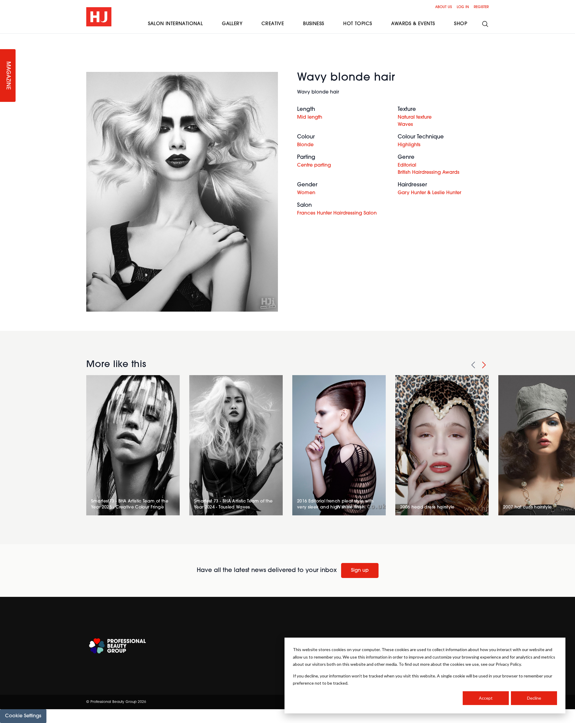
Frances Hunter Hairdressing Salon (337, 213)
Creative (272, 24)
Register (481, 7)
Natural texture (415, 117)
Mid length (309, 117)
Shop (460, 24)
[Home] (98, 16)
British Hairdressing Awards (428, 172)
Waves (405, 124)
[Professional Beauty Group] (117, 645)
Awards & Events (413, 24)
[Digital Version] (5, 37)
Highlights (409, 145)
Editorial (407, 165)
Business (313, 24)
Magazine (7, 75)
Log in (463, 7)
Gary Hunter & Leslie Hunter (429, 193)
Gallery (232, 24)
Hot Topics (357, 24)
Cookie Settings (23, 716)
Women (306, 193)
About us (443, 7)
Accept (486, 698)
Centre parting (314, 165)
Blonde (305, 145)
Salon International (175, 24)
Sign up (360, 570)
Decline (534, 698)
